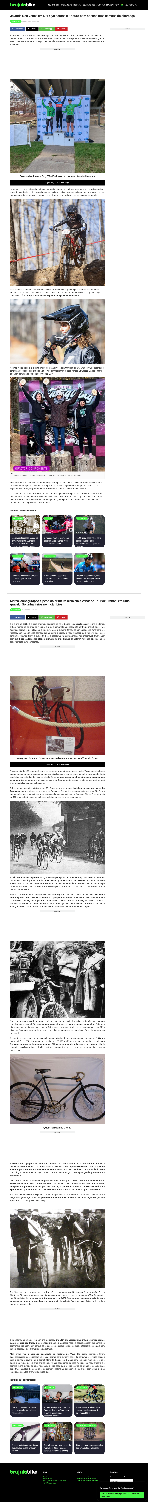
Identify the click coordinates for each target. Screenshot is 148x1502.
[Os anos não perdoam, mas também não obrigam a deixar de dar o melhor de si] (89, 571)
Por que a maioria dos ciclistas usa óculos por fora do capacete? (24, 578)
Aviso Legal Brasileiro (84, 1477)
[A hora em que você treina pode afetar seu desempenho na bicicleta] (57, 571)
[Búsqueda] (136, 5)
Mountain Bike (15, 21)
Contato (46, 1482)
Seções (45, 1477)
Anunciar (57, 49)
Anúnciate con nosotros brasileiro (54, 1480)
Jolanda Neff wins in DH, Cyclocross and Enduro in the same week (121, 1495)
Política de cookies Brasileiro (86, 1478)
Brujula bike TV (112, 5)
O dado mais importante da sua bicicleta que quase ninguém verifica (25, 1448)
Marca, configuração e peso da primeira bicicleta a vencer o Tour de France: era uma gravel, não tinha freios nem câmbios (25, 543)
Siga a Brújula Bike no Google (57, 183)
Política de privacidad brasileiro (87, 1480)
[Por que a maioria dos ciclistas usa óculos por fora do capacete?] (25, 571)
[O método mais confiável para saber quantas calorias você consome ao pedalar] (57, 533)
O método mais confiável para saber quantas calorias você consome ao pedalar (56, 541)
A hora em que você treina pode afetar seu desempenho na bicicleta (56, 578)
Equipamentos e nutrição (94, 5)
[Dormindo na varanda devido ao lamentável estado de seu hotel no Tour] (25, 1403)
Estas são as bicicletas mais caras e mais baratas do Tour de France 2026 (88, 1410)
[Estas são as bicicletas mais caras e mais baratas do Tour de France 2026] (89, 1403)
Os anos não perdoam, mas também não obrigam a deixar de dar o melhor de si (89, 578)
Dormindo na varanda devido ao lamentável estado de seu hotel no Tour (24, 1410)
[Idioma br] (122, 5)
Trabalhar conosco (49, 1484)
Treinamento (66, 5)
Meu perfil (129, 5)
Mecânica (77, 5)
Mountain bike (53, 5)
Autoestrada (15, 609)
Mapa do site (47, 1478)
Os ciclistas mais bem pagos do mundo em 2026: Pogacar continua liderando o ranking (57, 1448)
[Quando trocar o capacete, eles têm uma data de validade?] (89, 1441)
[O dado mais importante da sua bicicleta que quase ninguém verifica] (25, 1441)
